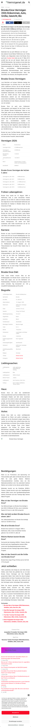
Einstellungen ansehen (15, 721)
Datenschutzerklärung (13, 724)
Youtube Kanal (11, 58)
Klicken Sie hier (19, 355)
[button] (28, 695)
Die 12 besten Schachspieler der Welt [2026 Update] (14, 667)
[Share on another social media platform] (26, 22)
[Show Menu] (2, 2)
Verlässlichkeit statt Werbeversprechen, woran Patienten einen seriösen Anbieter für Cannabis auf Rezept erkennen (15, 683)
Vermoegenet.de (7, 19)
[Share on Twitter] (18, 22)
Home (2, 7)
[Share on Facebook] (10, 22)
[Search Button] (29, 2)
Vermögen (7, 7)
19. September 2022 (18, 19)
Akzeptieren (15, 712)
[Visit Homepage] (15, 2)
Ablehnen (15, 717)
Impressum (21, 724)
